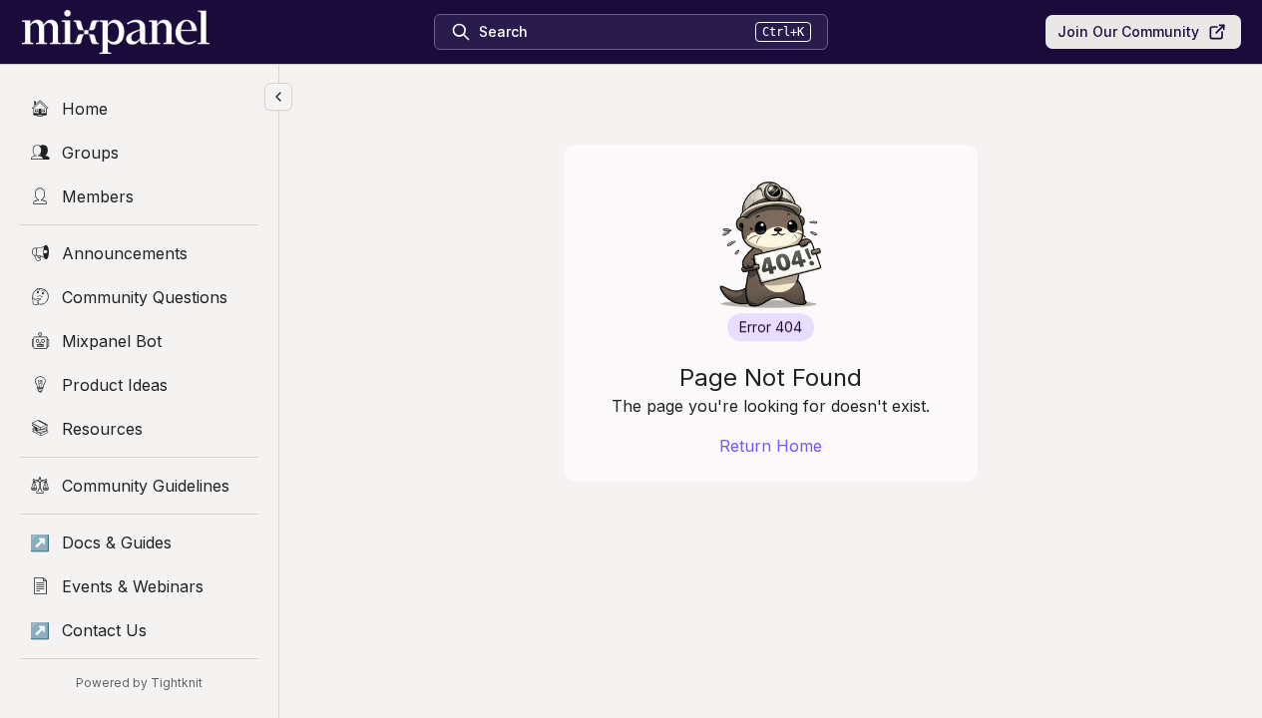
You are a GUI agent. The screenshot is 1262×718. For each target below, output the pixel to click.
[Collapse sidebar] (278, 97)
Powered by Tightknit (139, 682)
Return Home (770, 446)
